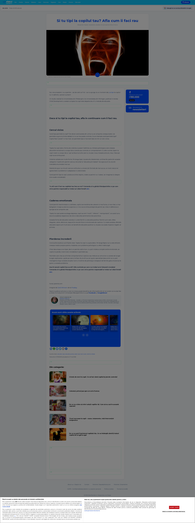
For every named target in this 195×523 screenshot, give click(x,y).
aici (15, 515)
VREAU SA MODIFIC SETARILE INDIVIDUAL (173, 511)
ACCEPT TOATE (174, 507)
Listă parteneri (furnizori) (92, 510)
